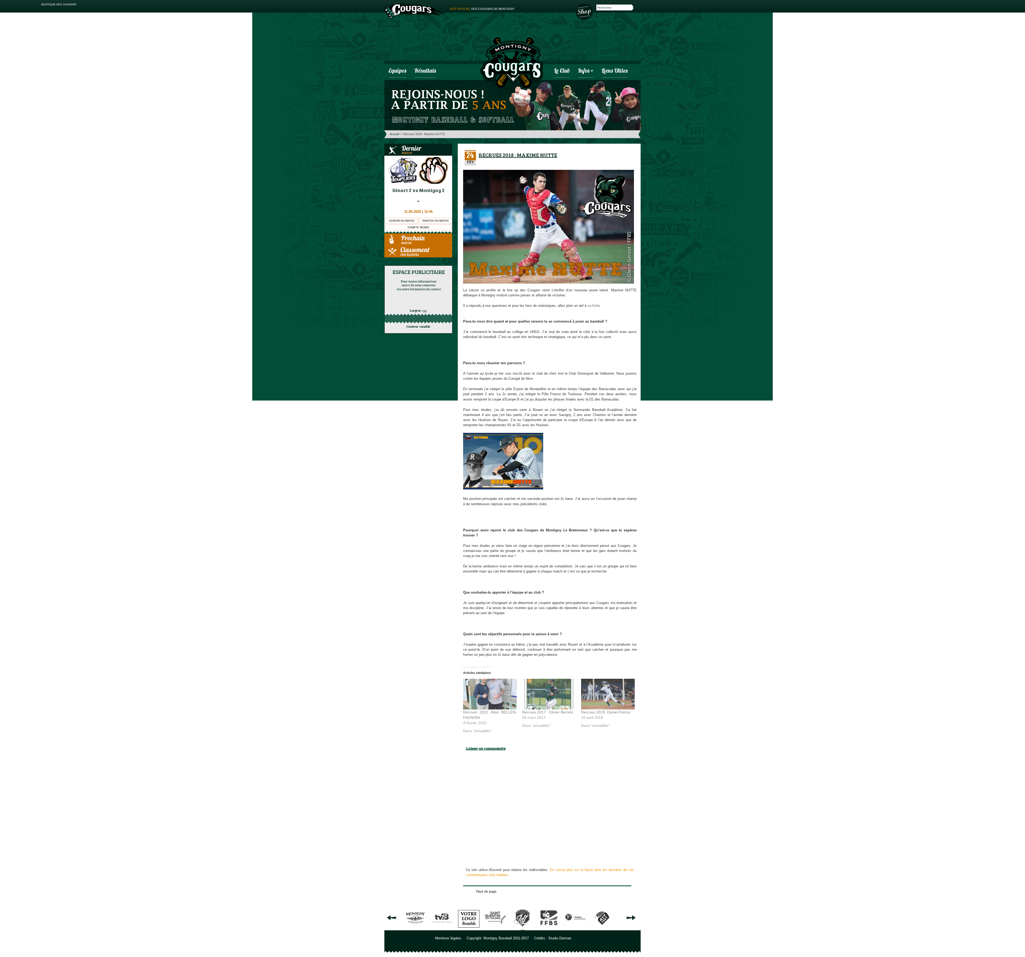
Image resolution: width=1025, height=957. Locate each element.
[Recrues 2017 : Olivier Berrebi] (549, 694)
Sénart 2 (401, 190)
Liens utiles (614, 71)
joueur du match (401, 220)
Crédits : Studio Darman (552, 938)
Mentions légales (448, 938)
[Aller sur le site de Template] (468, 928)
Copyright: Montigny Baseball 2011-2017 (498, 938)
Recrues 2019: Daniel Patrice (605, 712)
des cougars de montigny (482, 8)
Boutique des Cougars (584, 11)
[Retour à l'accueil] (511, 63)
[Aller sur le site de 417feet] (602, 928)
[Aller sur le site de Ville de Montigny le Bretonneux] (415, 928)
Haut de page (486, 891)
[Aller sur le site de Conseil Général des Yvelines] (575, 928)
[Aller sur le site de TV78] (442, 928)
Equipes (397, 71)
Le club (562, 71)
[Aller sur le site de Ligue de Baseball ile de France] (522, 928)
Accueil (394, 134)
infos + (585, 71)
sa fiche (594, 306)
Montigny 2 (431, 190)
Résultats (425, 71)
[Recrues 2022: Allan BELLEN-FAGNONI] (490, 694)
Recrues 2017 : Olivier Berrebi (547, 712)
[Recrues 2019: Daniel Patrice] (608, 694)
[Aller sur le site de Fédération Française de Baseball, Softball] (548, 928)
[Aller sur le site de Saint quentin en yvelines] (495, 928)
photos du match (435, 220)
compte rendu (418, 227)
